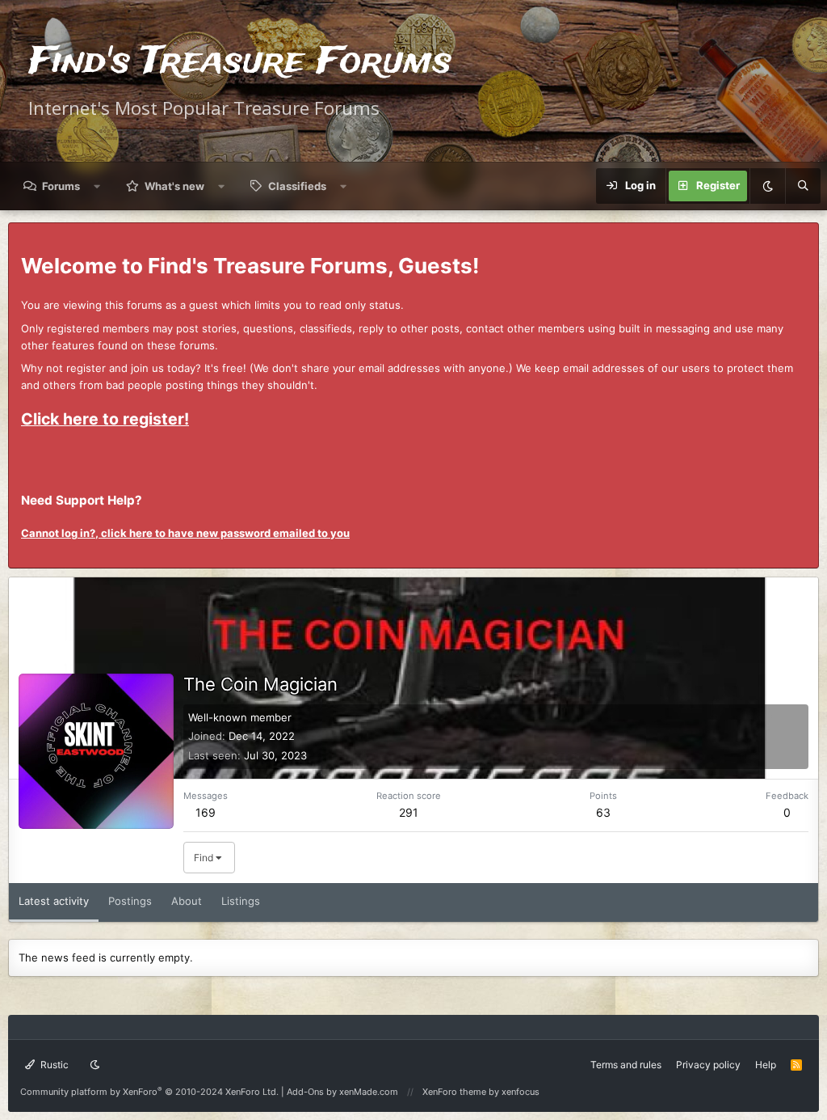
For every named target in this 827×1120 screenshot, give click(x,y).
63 (603, 812)
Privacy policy (708, 1065)
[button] (97, 186)
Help (765, 1065)
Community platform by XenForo (149, 1091)
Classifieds (297, 186)
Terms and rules (625, 1065)
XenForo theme (454, 1091)
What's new (174, 186)
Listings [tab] (240, 900)
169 (205, 812)
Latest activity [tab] (54, 900)
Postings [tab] (130, 900)
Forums (61, 186)
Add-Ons (305, 1091)
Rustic (53, 1065)
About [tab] (186, 900)
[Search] (803, 186)
